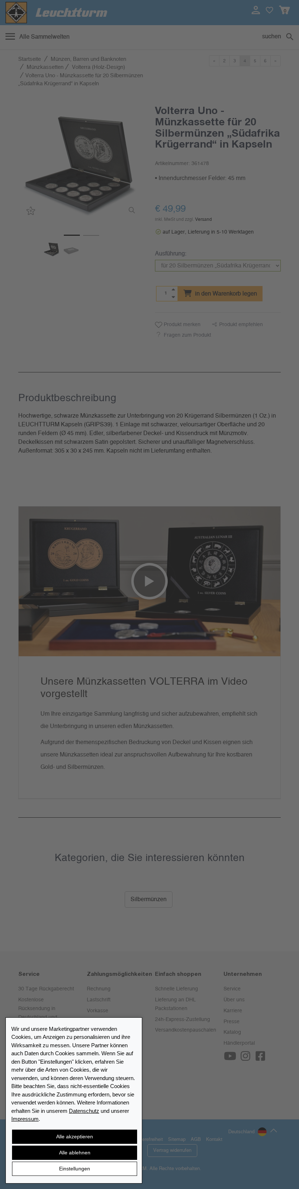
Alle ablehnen (74, 1152)
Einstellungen (74, 1169)
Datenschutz (84, 1111)
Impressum (25, 1119)
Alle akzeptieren (74, 1136)
